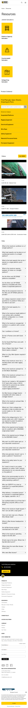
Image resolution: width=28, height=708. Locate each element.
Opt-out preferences (10, 706)
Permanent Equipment (7, 143)
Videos (3, 607)
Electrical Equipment (7, 124)
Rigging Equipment (6, 120)
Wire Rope (4, 129)
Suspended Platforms (7, 115)
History (3, 627)
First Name (4, 649)
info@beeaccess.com (7, 677)
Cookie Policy (5, 615)
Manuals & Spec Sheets (7, 604)
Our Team (4, 629)
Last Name (4, 654)
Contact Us (6, 571)
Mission (3, 625)
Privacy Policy (17, 706)
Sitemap (4, 611)
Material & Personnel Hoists (9, 138)
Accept (14, 703)
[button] (26, 692)
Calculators (4, 602)
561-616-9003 (7, 567)
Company (4, 623)
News (3, 633)
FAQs (3, 609)
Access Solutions (6, 619)
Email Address (5, 645)
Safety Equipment (6, 133)
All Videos (22, 156)
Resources (4, 600)
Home (3, 8)
